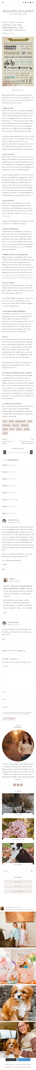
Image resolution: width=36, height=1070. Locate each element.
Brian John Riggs (13, 499)
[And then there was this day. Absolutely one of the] (18, 1040)
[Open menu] (3, 2)
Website (5, 707)
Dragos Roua (12, 479)
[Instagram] (23, 2)
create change (6, 425)
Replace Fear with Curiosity (7, 441)
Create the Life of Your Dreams (18, 452)
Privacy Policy (10, 1064)
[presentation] (18, 804)
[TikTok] (28, 2)
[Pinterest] (26, 2)
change (11, 421)
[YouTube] (30, 2)
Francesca (21, 90)
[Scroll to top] (33, 1065)
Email (4, 699)
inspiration (20, 22)
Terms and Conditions (23, 1064)
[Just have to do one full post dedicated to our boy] (18, 1003)
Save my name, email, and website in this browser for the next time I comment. (18, 713)
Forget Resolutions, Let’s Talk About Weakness (27, 441)
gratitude (5, 22)
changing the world (20, 421)
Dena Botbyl (11, 465)
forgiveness (16, 425)
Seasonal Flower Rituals (18, 839)
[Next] (31, 452)
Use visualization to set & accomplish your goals (16, 275)
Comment (6, 666)
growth (12, 429)
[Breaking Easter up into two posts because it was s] (18, 966)
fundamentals (24, 425)
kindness (26, 429)
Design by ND (26, 1067)
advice (5, 421)
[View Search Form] (33, 2)
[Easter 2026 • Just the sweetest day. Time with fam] (18, 930)
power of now (21, 247)
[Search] (32, 871)
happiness (12, 22)
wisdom (5, 433)
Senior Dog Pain (18, 864)
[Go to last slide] (4, 452)
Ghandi (5, 429)
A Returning (18, 814)
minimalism (29, 277)
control (30, 421)
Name (4, 691)
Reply (3, 569)
